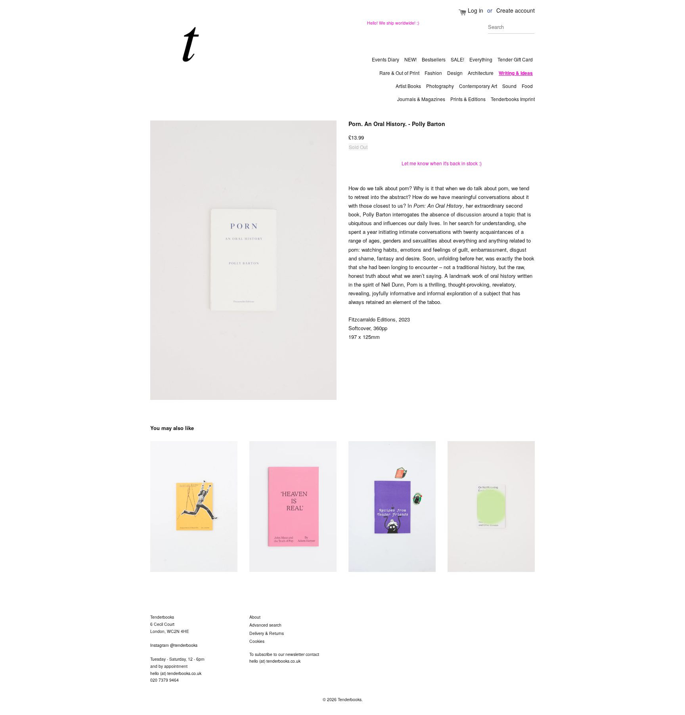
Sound (509, 85)
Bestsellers (434, 59)
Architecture (481, 72)
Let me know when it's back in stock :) (442, 163)
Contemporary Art (478, 85)
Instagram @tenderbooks (173, 645)
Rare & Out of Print (399, 72)
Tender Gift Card (515, 59)
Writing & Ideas (516, 72)
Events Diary (385, 59)
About (254, 617)
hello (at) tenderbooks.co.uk (175, 673)
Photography (440, 85)
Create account (515, 10)
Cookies (256, 641)
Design (455, 72)
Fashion (433, 72)
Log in (475, 10)
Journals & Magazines (421, 99)
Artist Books (408, 85)
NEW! (410, 59)
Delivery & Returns (266, 633)
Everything (480, 59)
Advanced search (265, 625)
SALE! (457, 59)
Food (527, 85)
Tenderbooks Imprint (513, 99)
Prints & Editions (468, 99)
